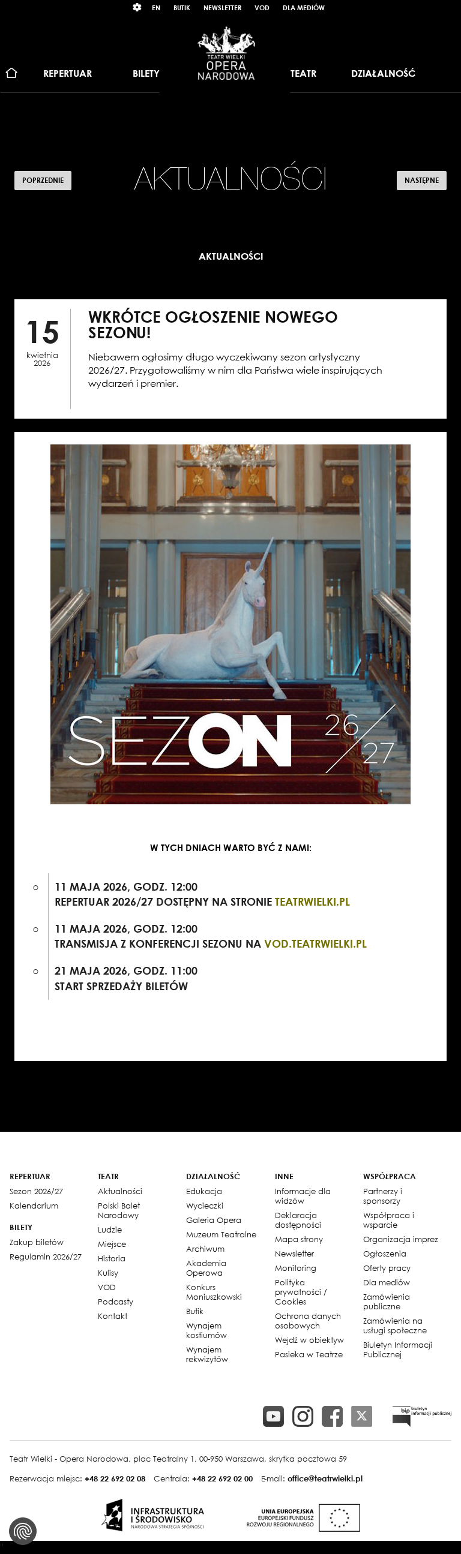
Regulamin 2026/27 (46, 1256)
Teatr (303, 73)
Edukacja (204, 1191)
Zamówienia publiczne (386, 1301)
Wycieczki (204, 1205)
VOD (262, 7)
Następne (422, 180)
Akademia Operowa (206, 1268)
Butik (181, 7)
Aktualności (120, 1191)
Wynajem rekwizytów (207, 1354)
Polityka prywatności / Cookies (301, 1292)
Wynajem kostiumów (206, 1330)
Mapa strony (299, 1239)
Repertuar (67, 73)
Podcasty (115, 1301)
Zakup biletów (37, 1242)
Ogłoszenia (384, 1253)
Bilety (146, 73)
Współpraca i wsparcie (388, 1220)
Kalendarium (34, 1205)
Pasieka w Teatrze (309, 1354)
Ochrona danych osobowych (308, 1320)
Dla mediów (304, 7)
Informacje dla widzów (303, 1196)
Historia (111, 1258)
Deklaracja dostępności (298, 1220)
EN (156, 7)
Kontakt (112, 1316)
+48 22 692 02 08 (115, 1478)
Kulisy (108, 1273)
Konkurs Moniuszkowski (214, 1291)
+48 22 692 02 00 (222, 1478)
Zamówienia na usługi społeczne (395, 1325)
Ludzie (110, 1229)
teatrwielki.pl (312, 901)
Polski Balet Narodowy (119, 1210)
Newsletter (222, 7)
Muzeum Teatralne (221, 1234)
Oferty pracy (387, 1268)
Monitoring (295, 1268)
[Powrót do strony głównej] (226, 52)
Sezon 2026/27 (36, 1191)
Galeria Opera (213, 1220)
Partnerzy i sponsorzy (382, 1196)
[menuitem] (12, 73)
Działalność (383, 73)
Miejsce (112, 1244)
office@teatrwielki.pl (325, 1478)
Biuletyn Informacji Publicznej (397, 1349)
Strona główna (12, 73)
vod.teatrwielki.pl (315, 943)
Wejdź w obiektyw (309, 1340)
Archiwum (205, 1249)
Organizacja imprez (400, 1239)
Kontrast (137, 7)
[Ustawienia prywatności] (23, 1531)
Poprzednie (43, 180)
